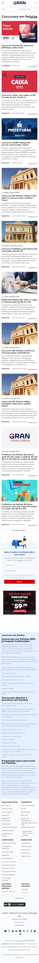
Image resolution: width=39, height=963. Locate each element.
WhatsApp (26, 812)
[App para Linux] (9, 931)
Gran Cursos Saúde (12, 451)
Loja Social (5, 815)
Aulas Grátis (25, 853)
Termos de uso (20, 922)
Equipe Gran (6, 113)
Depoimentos (26, 843)
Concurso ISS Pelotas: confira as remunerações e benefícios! (18, 351)
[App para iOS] (13, 931)
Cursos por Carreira (8, 865)
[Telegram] (20, 934)
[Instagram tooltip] (24, 931)
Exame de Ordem (8, 852)
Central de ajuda (28, 805)
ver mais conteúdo (19, 530)
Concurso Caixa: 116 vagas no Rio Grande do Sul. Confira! (19, 96)
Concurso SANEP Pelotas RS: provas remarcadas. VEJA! (16, 143)
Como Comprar (7, 812)
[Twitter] (35, 931)
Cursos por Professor (9, 871)
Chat (24, 809)
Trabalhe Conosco (8, 830)
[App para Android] (16, 931)
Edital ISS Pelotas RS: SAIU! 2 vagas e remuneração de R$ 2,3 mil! (19, 301)
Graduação (5, 855)
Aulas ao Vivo (25, 850)
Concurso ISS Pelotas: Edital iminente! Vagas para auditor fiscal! (16, 403)
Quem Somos (6, 805)
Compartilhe (32, 66)
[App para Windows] (5, 931)
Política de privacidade (19, 919)
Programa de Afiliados (9, 827)
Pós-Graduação (7, 858)
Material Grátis (26, 846)
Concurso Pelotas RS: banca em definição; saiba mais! (17, 46)
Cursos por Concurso (9, 862)
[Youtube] (20, 931)
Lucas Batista (6, 65)
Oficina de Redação (8, 875)
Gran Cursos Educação (13, 246)
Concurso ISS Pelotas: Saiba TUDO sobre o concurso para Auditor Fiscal (19, 198)
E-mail (25, 815)
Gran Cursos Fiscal (12, 192)
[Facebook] (31, 931)
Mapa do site (19, 925)
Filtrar (32, 18)
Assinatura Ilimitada (9, 843)
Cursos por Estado (8, 868)
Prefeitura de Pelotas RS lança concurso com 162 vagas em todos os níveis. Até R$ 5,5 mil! (19, 506)
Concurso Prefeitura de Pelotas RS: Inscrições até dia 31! (19, 250)
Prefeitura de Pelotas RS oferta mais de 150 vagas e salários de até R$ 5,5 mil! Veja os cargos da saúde (19, 456)
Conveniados (6, 824)
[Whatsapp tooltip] (27, 931)
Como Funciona (7, 809)
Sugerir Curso (26, 856)
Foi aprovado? (27, 833)
